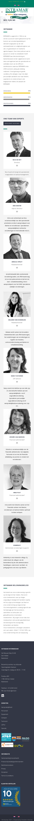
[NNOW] (18, 745)
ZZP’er (3, 725)
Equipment (4, 714)
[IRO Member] (17, 739)
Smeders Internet (26, 820)
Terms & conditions (7, 776)
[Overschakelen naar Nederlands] (15, 5)
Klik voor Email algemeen (8, 691)
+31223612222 (15, 1)
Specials (3, 728)
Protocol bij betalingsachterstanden (12, 761)
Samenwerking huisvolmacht (10, 758)
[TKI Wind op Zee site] (7, 745)
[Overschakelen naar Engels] (19, 5)
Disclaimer (4, 772)
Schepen (4, 718)
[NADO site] (25, 739)
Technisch (4, 721)
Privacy (3, 768)
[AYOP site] (6, 737)
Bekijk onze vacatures (12, 123)
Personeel (4, 711)
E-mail (21, 1)
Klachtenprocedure (7, 765)
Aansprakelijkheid (6, 707)
